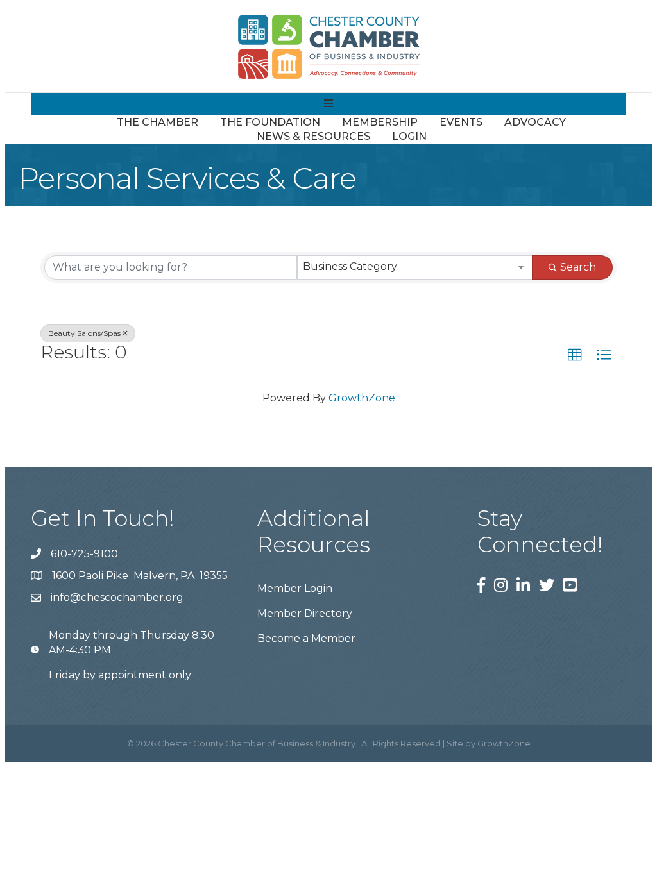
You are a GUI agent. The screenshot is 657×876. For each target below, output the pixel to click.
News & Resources (313, 136)
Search (578, 267)
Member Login (294, 588)
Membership (380, 122)
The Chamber (157, 122)
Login (409, 136)
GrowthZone (361, 398)
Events (460, 122)
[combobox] (415, 267)
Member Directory (304, 613)
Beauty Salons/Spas (84, 333)
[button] (575, 355)
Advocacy (535, 122)
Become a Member (306, 638)
